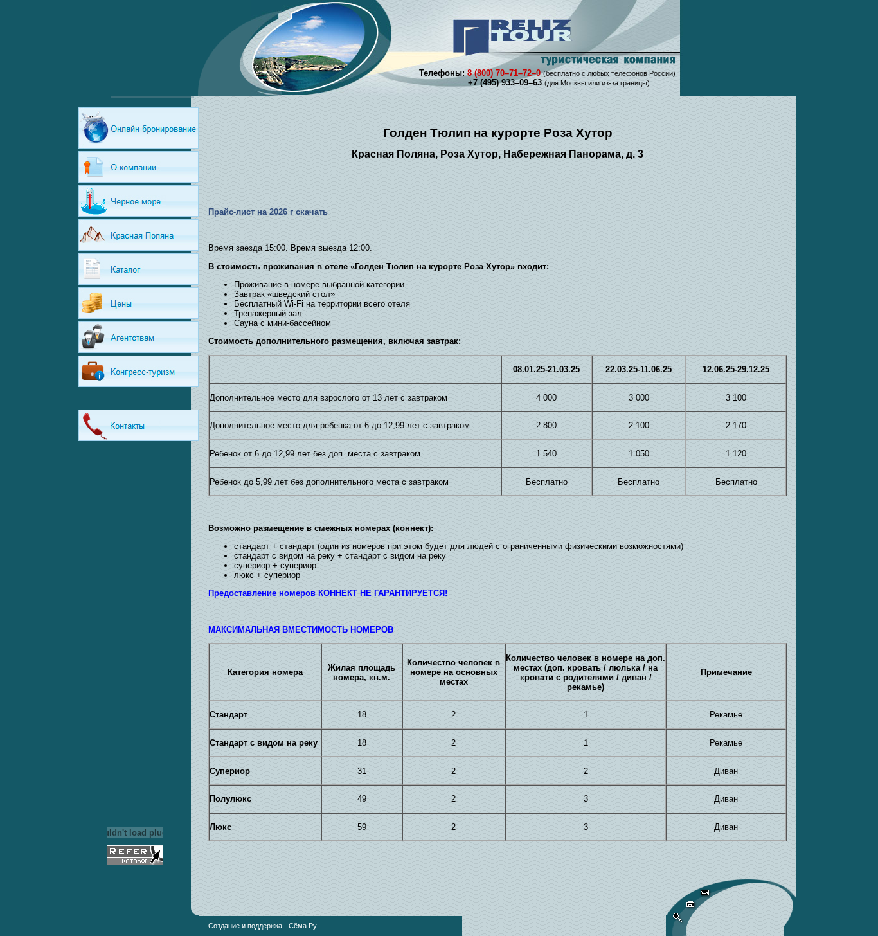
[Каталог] (138, 269)
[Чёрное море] (138, 201)
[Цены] (138, 303)
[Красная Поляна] (138, 235)
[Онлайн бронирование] (138, 127)
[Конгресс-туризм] (138, 371)
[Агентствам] (138, 337)
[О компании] (138, 167)
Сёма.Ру (303, 926)
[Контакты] (138, 425)
